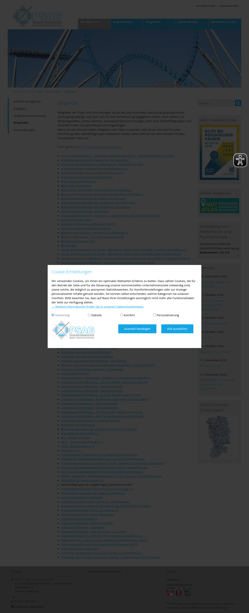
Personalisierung (168, 315)
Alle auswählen (177, 329)
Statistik (96, 315)
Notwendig (62, 315)
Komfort (129, 315)
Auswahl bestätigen (137, 329)
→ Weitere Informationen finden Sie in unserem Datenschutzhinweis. (98, 306)
